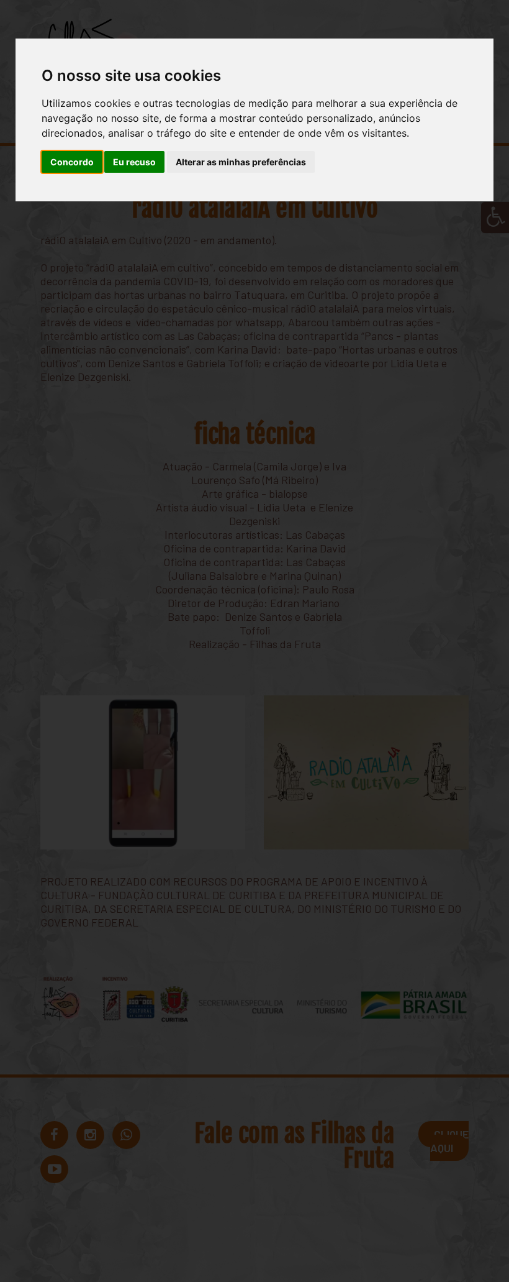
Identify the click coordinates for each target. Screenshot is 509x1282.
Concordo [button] (72, 162)
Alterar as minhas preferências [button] (241, 162)
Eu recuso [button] (134, 162)
